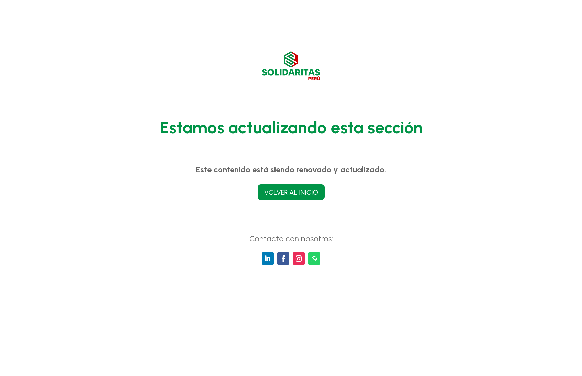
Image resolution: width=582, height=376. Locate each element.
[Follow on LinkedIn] (268, 258)
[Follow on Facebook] (283, 258)
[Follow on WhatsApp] (314, 258)
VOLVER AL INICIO (291, 192)
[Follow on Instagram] (299, 258)
